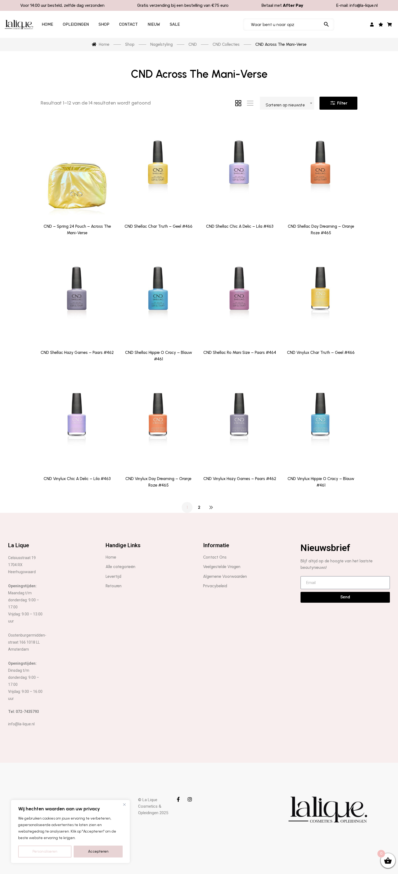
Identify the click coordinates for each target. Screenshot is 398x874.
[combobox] (287, 103)
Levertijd (113, 576)
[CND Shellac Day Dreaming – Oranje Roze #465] (320, 169)
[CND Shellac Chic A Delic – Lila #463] (239, 169)
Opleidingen (76, 24)
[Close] (124, 804)
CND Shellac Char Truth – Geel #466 (159, 226)
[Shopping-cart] (390, 24)
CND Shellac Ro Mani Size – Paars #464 (239, 352)
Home (47, 24)
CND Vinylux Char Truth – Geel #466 (321, 352)
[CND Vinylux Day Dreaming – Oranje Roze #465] (158, 421)
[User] (372, 24)
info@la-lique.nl (364, 5)
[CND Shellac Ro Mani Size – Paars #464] (239, 295)
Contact (128, 24)
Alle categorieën (120, 566)
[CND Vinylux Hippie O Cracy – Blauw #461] (320, 421)
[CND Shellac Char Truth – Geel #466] (158, 169)
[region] (70, 831)
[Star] (381, 24)
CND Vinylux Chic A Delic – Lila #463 (77, 478)
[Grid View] (238, 103)
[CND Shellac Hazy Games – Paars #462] (77, 295)
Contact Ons (215, 557)
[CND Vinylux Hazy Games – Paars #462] (239, 421)
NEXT (210, 507)
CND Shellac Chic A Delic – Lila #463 (239, 226)
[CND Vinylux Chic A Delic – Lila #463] (77, 421)
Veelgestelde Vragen (221, 566)
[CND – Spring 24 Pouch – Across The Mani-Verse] (77, 169)
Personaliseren (44, 851)
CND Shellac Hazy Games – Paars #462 (77, 352)
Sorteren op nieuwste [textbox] (285, 105)
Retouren (114, 585)
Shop (104, 24)
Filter (341, 103)
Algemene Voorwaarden (225, 576)
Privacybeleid (215, 585)
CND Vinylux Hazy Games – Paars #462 (239, 478)
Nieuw (154, 24)
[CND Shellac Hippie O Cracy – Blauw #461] (158, 295)
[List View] (250, 103)
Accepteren (98, 851)
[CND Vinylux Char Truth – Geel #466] (320, 295)
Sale (175, 24)
